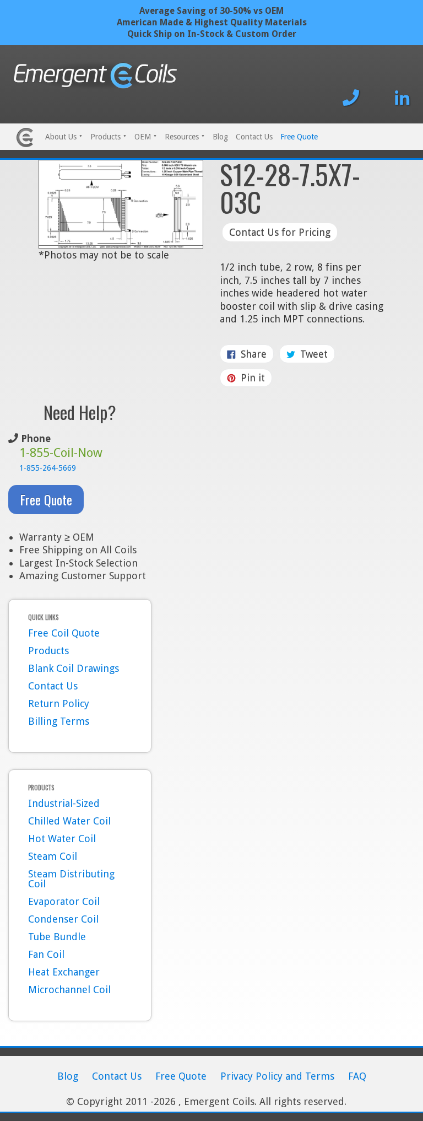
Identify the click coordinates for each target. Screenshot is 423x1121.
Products (108, 136)
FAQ (357, 1076)
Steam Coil (52, 856)
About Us (64, 136)
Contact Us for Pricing (279, 232)
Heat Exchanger (64, 972)
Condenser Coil (63, 919)
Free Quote (299, 136)
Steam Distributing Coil (71, 879)
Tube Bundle (57, 936)
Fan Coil (46, 954)
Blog (220, 136)
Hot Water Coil (62, 838)
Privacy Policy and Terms (277, 1076)
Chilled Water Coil (69, 821)
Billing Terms (58, 721)
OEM (145, 136)
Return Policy (58, 703)
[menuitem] (63, 137)
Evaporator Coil (64, 901)
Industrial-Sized (64, 803)
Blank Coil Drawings (73, 668)
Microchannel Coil (69, 989)
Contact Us (254, 136)
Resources (185, 136)
